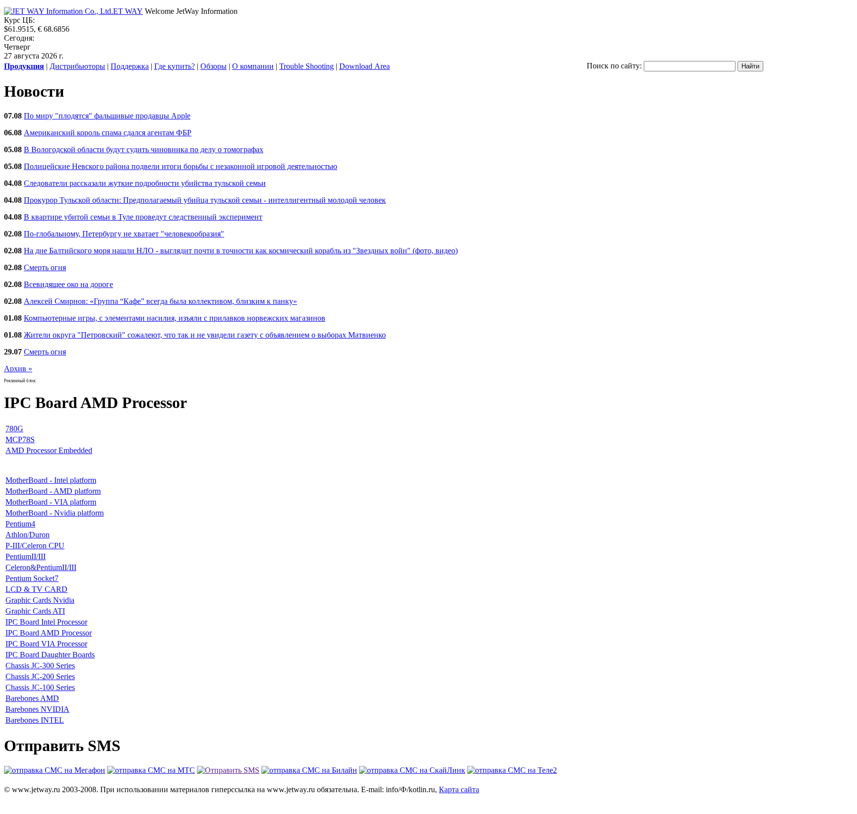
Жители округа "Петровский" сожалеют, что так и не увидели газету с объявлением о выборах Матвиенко (205, 335)
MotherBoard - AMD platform (53, 491)
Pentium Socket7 (32, 578)
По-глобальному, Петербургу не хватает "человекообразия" (124, 234)
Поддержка (130, 66)
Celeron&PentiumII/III (40, 567)
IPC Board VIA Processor (46, 644)
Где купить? (174, 66)
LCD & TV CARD (36, 589)
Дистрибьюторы (77, 66)
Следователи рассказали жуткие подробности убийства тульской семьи (145, 183)
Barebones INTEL (34, 720)
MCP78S (20, 439)
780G (14, 428)
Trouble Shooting (306, 66)
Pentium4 (20, 524)
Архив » (18, 368)
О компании (253, 66)
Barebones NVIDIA (37, 709)
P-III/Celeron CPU (34, 545)
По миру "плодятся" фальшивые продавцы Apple (107, 116)
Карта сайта (459, 789)
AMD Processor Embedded (48, 450)
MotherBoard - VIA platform (50, 502)
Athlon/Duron (27, 534)
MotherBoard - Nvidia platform (54, 513)
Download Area (364, 66)
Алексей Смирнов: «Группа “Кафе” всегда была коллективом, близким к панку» (160, 301)
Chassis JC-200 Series (40, 676)
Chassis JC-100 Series (40, 687)
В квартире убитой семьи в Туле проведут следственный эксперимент (143, 217)
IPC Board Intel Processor (46, 622)
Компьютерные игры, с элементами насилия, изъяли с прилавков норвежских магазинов (174, 318)
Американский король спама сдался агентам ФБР (107, 132)
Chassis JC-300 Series (40, 665)
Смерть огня (45, 267)
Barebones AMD (32, 698)
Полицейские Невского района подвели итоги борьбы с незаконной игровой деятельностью (180, 166)
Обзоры (213, 66)
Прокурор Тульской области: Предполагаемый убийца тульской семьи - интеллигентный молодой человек (205, 200)
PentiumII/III (25, 556)
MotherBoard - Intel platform (50, 480)
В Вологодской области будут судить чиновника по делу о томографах (143, 149)
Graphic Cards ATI (35, 611)
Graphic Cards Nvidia (39, 600)
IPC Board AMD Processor (48, 633)
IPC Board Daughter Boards (50, 654)
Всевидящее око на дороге (68, 284)
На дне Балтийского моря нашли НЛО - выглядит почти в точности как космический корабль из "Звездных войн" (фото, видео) (241, 250)
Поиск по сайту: (614, 65)
